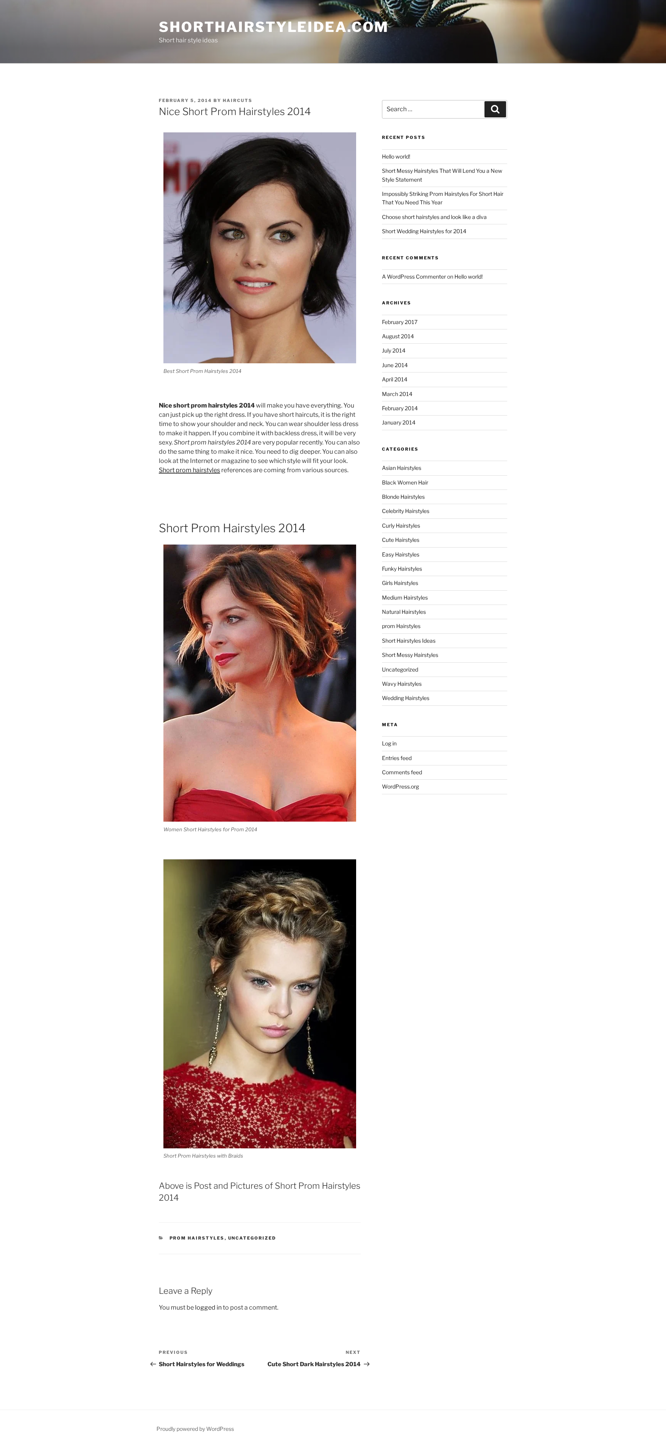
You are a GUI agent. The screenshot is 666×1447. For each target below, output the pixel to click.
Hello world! (396, 156)
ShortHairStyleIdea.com (274, 26)
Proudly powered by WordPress (195, 1428)
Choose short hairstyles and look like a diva (434, 217)
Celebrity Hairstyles (405, 511)
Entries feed (397, 758)
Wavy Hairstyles (402, 683)
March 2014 (397, 394)
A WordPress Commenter (414, 276)
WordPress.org (400, 786)
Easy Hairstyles (400, 554)
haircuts (237, 100)
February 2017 (399, 322)
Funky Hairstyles (402, 568)
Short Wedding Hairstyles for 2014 (424, 231)
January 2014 (398, 422)
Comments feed (402, 772)
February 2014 (400, 408)
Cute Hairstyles (400, 539)
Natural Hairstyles (404, 611)
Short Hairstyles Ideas (409, 640)
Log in (389, 743)
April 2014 (394, 379)
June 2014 (395, 365)
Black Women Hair (405, 482)
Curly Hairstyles (401, 525)
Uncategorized (252, 1238)
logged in (208, 1307)
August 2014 (398, 336)
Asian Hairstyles (401, 468)
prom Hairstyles (197, 1238)
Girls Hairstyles (400, 583)
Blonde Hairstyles (403, 496)
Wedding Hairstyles (405, 698)
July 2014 (393, 350)
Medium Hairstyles (405, 597)
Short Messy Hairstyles (410, 655)
